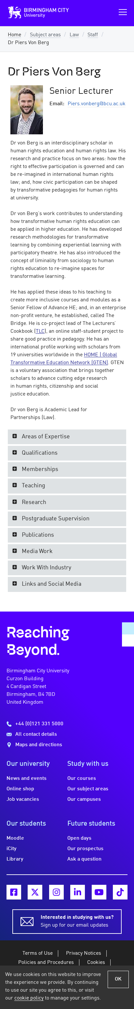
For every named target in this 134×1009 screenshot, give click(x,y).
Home (14, 35)
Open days (79, 838)
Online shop (20, 789)
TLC (40, 331)
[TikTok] (120, 892)
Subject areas (45, 35)
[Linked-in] (77, 892)
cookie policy (29, 998)
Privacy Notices (83, 953)
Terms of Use (37, 953)
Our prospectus (85, 848)
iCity (12, 848)
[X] (35, 892)
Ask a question (84, 859)
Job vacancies (23, 799)
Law (74, 35)
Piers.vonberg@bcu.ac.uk (97, 104)
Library (15, 859)
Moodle (15, 838)
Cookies (96, 962)
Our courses (81, 778)
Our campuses (84, 799)
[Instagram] (56, 892)
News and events (27, 778)
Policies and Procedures (46, 962)
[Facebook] (14, 892)
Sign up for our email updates (77, 921)
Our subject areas (87, 789)
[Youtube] (99, 892)
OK (118, 979)
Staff (92, 35)
